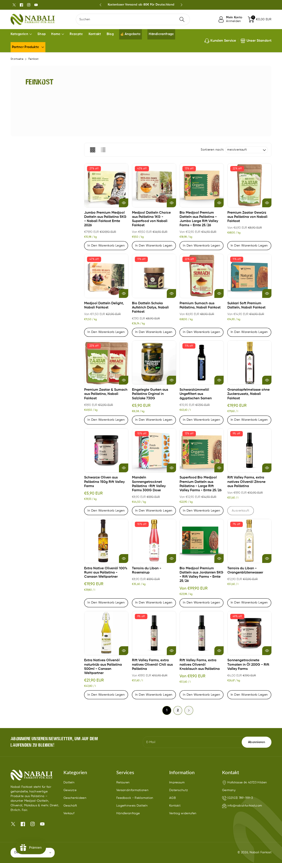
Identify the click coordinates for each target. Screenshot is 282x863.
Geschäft (70, 805)
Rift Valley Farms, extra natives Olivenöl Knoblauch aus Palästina (200, 665)
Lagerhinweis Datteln (132, 805)
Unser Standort (259, 41)
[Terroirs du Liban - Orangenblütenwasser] (249, 541)
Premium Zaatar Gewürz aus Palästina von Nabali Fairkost (247, 217)
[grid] (92, 150)
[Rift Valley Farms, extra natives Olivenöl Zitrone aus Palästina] (249, 450)
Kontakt (174, 805)
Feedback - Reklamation (134, 797)
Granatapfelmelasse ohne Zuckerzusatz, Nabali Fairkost (248, 394)
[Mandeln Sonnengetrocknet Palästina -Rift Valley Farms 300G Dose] (154, 450)
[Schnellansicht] (123, 202)
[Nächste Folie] (181, 5)
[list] (103, 150)
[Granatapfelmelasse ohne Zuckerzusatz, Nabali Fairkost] (249, 363)
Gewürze (69, 790)
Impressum (177, 782)
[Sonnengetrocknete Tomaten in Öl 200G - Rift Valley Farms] (249, 633)
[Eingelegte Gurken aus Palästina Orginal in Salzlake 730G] (154, 363)
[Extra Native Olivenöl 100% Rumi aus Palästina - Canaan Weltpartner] (106, 541)
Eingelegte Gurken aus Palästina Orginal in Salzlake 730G (150, 394)
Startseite (17, 59)
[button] (259, 19)
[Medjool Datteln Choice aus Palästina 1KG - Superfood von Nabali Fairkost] (154, 185)
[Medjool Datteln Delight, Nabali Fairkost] (106, 276)
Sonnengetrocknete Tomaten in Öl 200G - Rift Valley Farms (248, 665)
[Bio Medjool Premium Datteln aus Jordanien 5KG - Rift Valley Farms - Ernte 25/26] (202, 541)
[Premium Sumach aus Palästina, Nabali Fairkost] (202, 276)
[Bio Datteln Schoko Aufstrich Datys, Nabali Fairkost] (154, 276)
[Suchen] (182, 19)
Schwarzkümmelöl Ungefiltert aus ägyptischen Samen (196, 394)
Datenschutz (178, 790)
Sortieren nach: (212, 149)
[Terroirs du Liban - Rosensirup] (154, 541)
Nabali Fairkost (261, 852)
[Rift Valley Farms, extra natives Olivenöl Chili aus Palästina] (154, 633)
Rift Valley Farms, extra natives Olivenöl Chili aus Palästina (152, 665)
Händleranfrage (128, 813)
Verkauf (68, 813)
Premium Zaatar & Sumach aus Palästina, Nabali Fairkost (105, 394)
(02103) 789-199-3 (240, 797)
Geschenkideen (74, 797)
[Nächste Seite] (188, 710)
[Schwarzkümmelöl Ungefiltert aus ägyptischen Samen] (202, 363)
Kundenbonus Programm (141, 4)
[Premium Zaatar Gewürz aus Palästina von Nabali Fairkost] (249, 185)
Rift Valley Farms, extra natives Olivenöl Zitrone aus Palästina (246, 482)
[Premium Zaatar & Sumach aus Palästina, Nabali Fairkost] (106, 363)
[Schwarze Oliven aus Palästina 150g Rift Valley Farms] (106, 450)
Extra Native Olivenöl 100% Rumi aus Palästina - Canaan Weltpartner (105, 573)
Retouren (123, 782)
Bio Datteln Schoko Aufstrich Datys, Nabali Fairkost (150, 308)
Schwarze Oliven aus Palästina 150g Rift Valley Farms (104, 482)
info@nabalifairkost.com (244, 805)
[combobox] (133, 19)
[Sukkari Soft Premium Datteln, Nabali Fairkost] (249, 276)
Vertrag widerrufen (182, 813)
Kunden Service (223, 41)
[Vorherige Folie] (100, 5)
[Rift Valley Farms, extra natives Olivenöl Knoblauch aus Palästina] (202, 633)
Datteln (68, 782)
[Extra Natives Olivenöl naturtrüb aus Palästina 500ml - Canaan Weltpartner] (106, 633)
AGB (172, 797)
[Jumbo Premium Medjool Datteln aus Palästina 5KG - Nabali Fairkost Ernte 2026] (106, 185)
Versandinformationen (132, 790)
